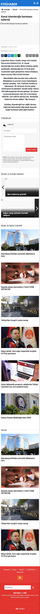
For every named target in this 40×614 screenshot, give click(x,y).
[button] (30, 55)
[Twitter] (5, 55)
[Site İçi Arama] (34, 3)
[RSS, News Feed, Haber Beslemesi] (20, 578)
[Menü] (37, 3)
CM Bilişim (22, 609)
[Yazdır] (27, 55)
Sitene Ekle (20, 572)
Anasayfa (7, 9)
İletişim (21, 570)
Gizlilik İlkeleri (31, 570)
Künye (14, 570)
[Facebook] (2, 55)
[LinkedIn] (12, 55)
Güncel (15, 9)
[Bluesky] (9, 55)
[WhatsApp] (15, 55)
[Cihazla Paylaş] (19, 55)
